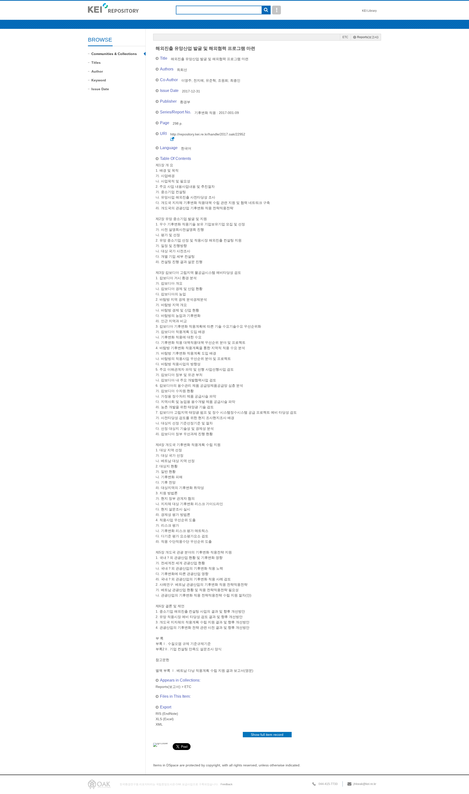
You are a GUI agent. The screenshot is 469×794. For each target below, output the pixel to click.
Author (97, 71)
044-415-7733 (328, 784)
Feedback (227, 784)
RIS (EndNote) (167, 714)
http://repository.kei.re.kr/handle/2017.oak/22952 (207, 134)
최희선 (182, 70)
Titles (96, 63)
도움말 (276, 10)
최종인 (235, 80)
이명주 (186, 80)
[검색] (266, 10)
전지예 (198, 80)
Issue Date (100, 89)
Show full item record (267, 735)
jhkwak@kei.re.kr (364, 784)
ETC (345, 37)
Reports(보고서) (367, 37)
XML (159, 724)
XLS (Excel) (165, 719)
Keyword (98, 80)
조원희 (223, 80)
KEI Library (369, 10)
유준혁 (211, 80)
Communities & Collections (114, 54)
